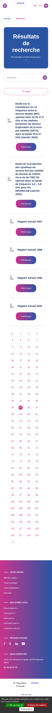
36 (12, 394)
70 (28, 448)
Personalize (26, 709)
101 (20, 501)
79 (36, 461)
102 (29, 501)
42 (28, 401)
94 (28, 488)
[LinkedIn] (16, 644)
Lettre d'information (11, 588)
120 (12, 535)
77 (20, 461)
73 (20, 454)
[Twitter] (10, 644)
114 (29, 522)
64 (12, 441)
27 (36, 374)
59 (36, 428)
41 (20, 401)
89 (20, 481)
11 (36, 347)
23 (36, 367)
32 (12, 387)
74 (28, 454)
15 (36, 354)
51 (36, 414)
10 (28, 347)
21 (20, 367)
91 (36, 481)
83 (36, 468)
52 (12, 421)
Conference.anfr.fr (11, 628)
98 (28, 495)
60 (12, 434)
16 (12, 360)
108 (12, 515)
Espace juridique (10, 583)
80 (12, 468)
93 (20, 488)
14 (28, 354)
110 (29, 515)
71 (36, 448)
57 (20, 428)
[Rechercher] (46, 5)
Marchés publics (10, 578)
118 (29, 528)
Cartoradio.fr (9, 613)
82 (28, 468)
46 (28, 407)
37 (20, 394)
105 (20, 508)
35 (36, 387)
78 (28, 461)
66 (28, 441)
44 (12, 407)
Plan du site (26, 695)
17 (20, 360)
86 (28, 475)
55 (36, 421)
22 (28, 367)
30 (28, 381)
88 (12, 481)
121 (20, 535)
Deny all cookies (37, 705)
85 (20, 475)
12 (12, 354)
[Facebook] (4, 644)
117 (20, 528)
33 (20, 387)
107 (37, 508)
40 (12, 401)
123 (37, 535)
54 (28, 421)
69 (20, 448)
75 (36, 454)
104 (12, 508)
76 (12, 461)
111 (36, 515)
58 (28, 428)
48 (12, 414)
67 (36, 441)
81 (20, 468)
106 (29, 508)
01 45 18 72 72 (10, 667)
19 (36, 360)
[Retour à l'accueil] (20, 6)
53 (20, 421)
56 (12, 428)
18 (28, 360)
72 (12, 454)
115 (37, 522)
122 (29, 535)
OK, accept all (16, 705)
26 (28, 374)
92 (12, 488)
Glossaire (8, 593)
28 (12, 381)
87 (36, 475)
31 (36, 381)
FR (35, 5)
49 (20, 414)
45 (20, 407)
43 (36, 401)
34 (28, 387)
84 (12, 475)
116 (12, 528)
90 (28, 481)
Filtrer (27, 92)
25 (20, 374)
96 (12, 495)
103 (37, 501)
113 (20, 522)
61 (20, 434)
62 (28, 434)
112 (12, 522)
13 (20, 354)
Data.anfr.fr (8, 618)
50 (28, 414)
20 (12, 367)
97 (20, 495)
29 (20, 381)
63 (36, 434)
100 (12, 501)
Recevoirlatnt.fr (10, 608)
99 (36, 495)
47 (36, 407)
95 (36, 488)
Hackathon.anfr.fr (11, 623)
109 (20, 515)
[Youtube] (23, 644)
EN (40, 5)
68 (12, 448)
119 (37, 528)
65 (20, 441)
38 (28, 394)
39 (36, 394)
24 (12, 374)
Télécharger (26, 147)
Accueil (7, 18)
